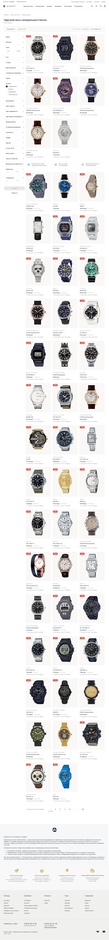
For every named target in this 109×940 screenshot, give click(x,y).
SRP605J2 (56, 290)
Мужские (67, 900)
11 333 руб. (56, 70)
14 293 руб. (29, 714)
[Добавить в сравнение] (49, 40)
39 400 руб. (83, 113)
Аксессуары (68, 6)
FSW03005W (56, 585)
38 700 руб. (29, 113)
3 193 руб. (83, 461)
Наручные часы (28, 6)
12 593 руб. (29, 377)
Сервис (103, 1)
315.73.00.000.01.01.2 (32, 585)
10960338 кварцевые (59, 375)
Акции (46, 903)
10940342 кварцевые (32, 628)
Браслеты (88, 900)
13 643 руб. (29, 799)
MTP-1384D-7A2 (57, 543)
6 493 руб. (56, 546)
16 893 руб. (56, 461)
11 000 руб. (29, 630)
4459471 (28, 152)
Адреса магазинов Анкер (50, 927)
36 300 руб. (29, 155)
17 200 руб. (56, 155)
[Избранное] (100, 6)
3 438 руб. (29, 504)
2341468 (55, 206)
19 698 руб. (83, 504)
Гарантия (6, 905)
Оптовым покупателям (30, 908)
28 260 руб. (83, 208)
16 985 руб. (56, 588)
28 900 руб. (83, 70)
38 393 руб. (56, 113)
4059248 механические (87, 68)
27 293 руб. (83, 757)
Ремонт (26, 910)
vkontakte (97, 931)
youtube (104, 931)
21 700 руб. (83, 546)
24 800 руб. (83, 714)
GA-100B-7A (83, 332)
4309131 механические (33, 332)
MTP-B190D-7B (84, 585)
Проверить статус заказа (11, 910)
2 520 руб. (56, 799)
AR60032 (55, 712)
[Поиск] (92, 6)
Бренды (49, 6)
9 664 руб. (83, 335)
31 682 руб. (29, 293)
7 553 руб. (56, 630)
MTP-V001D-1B (30, 670)
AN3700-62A (29, 290)
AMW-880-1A (83, 670)
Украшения (58, 6)
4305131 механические (32, 754)
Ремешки (67, 910)
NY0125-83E (83, 375)
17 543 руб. (56, 250)
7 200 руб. (29, 588)
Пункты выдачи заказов (77, 1)
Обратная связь (8, 913)
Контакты (96, 1)
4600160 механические (87, 110)
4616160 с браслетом (59, 754)
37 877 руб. (83, 377)
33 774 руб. (56, 714)
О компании (27, 900)
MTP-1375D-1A (30, 68)
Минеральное (11, 29)
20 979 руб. (29, 419)
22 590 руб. (29, 250)
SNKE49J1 (82, 501)
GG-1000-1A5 (83, 754)
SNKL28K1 (55, 501)
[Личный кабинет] (96, 6)
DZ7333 (28, 459)
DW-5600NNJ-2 (30, 375)
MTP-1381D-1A (30, 543)
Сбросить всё (22, 29)
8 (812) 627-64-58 (50, 924)
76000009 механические (87, 543)
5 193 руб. (29, 546)
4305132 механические (86, 712)
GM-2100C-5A (57, 417)
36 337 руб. (83, 293)
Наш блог (47, 900)
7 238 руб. (83, 588)
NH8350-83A (29, 417)
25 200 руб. (29, 335)
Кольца (87, 905)
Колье (86, 903)
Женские (67, 903)
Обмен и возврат (9, 908)
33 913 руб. (83, 630)
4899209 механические (33, 110)
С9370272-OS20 (57, 332)
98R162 (82, 206)
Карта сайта (7, 933)
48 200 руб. (56, 757)
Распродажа (78, 6)
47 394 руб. (29, 461)
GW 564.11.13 (29, 248)
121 (83, 809)
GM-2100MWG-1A (58, 110)
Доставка (89, 1)
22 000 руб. (56, 335)
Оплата (6, 903)
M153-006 (56, 796)
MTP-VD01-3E (30, 501)
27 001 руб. (56, 504)
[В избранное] (49, 36)
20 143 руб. (56, 419)
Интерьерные (40, 6)
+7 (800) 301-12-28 (21, 1)
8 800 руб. (56, 377)
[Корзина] (105, 6)
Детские (67, 905)
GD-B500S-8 (83, 248)
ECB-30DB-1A (56, 459)
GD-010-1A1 (56, 68)
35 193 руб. (29, 208)
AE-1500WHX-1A (57, 670)
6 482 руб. (29, 70)
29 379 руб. (56, 293)
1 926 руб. (29, 672)
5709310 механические (86, 417)
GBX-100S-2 (56, 248)
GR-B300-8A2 (30, 206)
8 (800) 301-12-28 (30, 924)
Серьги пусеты (89, 910)
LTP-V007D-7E (84, 459)
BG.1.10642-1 (56, 152)
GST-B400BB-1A (84, 628)
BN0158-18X (83, 290)
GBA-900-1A (29, 712)
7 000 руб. (56, 208)
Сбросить (14, 193)
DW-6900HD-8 (57, 628)
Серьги (87, 908)
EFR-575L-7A (29, 796)
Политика (27, 913)
